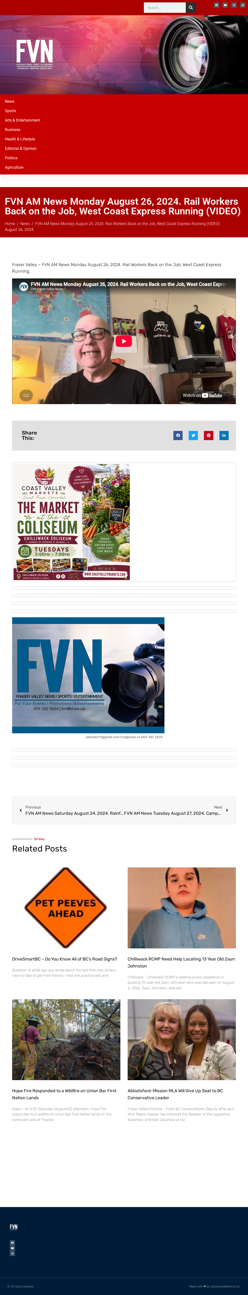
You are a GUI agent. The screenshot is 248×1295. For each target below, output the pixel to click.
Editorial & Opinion (21, 148)
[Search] (191, 7)
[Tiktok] (242, 5)
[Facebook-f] (216, 5)
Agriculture (14, 167)
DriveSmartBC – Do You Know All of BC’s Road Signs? (64, 959)
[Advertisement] (194, 54)
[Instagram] (234, 5)
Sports (10, 111)
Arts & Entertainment (22, 120)
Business (12, 129)
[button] (178, 435)
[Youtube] (225, 5)
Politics (11, 158)
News (9, 101)
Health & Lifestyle (20, 139)
